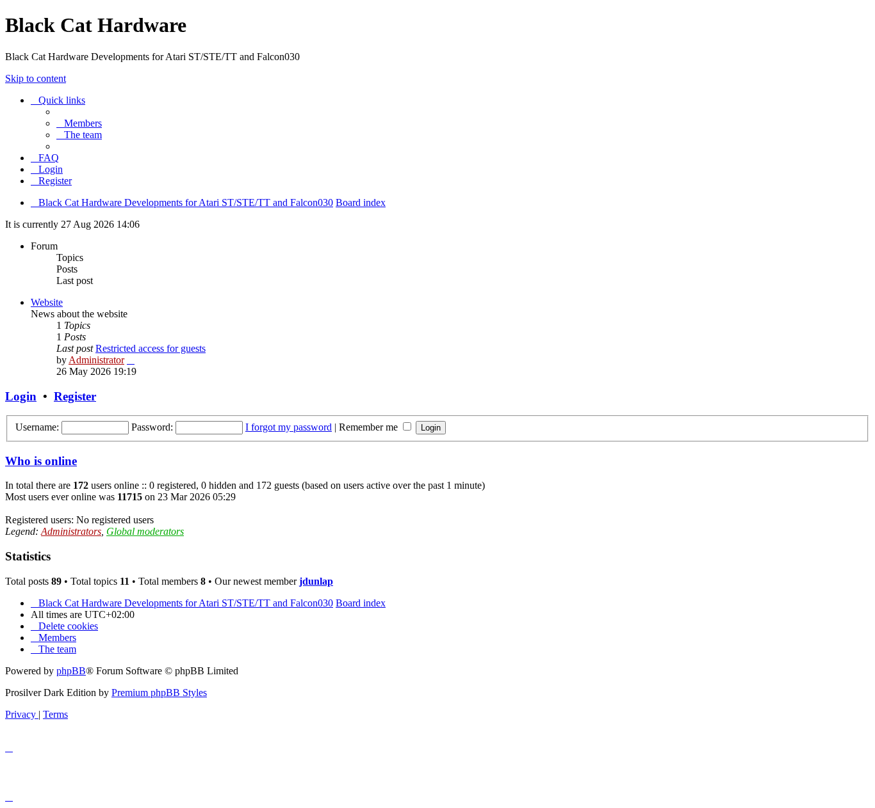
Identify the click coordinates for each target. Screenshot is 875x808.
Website (47, 302)
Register (75, 396)
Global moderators (145, 531)
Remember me (369, 427)
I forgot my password (288, 427)
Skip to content (35, 78)
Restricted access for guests (150, 348)
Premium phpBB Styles (159, 692)
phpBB (71, 670)
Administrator (96, 359)
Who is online (41, 461)
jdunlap (316, 581)
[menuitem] (79, 123)
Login (21, 396)
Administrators (71, 531)
